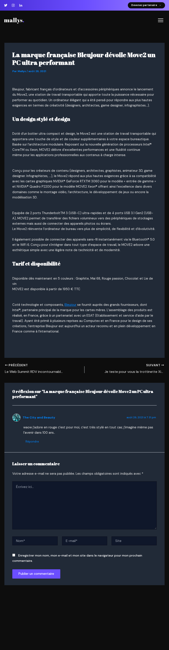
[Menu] (160, 20)
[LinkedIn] (20, 5)
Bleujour (70, 305)
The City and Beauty (39, 417)
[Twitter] (5, 5)
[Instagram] (13, 5)
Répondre (32, 441)
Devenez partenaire (144, 5)
